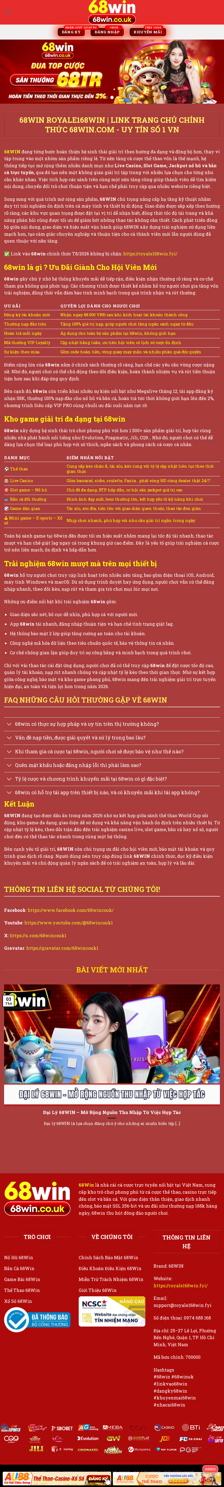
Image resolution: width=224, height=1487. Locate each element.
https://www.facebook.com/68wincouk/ (71, 910)
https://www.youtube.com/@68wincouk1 (68, 922)
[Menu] (7, 12)
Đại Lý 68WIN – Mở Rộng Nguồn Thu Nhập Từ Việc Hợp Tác (112, 1112)
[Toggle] (9, 725)
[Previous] (11, 71)
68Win (86, 1185)
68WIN (12, 151)
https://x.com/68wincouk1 (38, 935)
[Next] (212, 71)
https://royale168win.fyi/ (150, 253)
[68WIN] (112, 12)
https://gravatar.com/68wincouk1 (62, 948)
